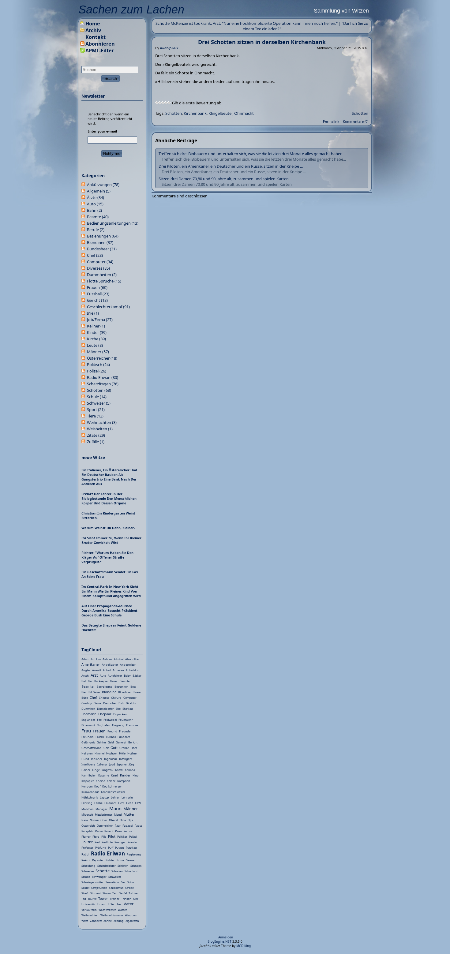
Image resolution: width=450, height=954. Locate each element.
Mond (118, 815)
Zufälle (95, 441)
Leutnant (110, 803)
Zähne (107, 921)
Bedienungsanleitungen (112, 223)
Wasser (122, 910)
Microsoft (87, 815)
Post (97, 842)
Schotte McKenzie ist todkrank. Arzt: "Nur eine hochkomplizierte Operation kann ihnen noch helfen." (247, 23)
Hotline (132, 753)
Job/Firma (100, 319)
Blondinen (100, 242)
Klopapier (87, 781)
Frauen (97, 287)
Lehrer (115, 797)
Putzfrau (131, 848)
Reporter (98, 860)
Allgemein (99, 191)
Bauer (114, 681)
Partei (99, 831)
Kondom (86, 786)
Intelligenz (88, 764)
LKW (138, 803)
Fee (99, 720)
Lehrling (86, 803)
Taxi (114, 893)
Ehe (118, 709)
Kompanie (123, 781)
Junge (96, 770)
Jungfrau (107, 770)
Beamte (98, 216)
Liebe (129, 803)
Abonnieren (100, 43)
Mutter (129, 814)
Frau (86, 731)
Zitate (96, 435)
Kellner (96, 326)
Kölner (111, 781)
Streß (84, 893)
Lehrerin (127, 797)
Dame (97, 703)
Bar (90, 681)
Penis (118, 831)
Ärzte (95, 197)
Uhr (135, 899)
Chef (95, 255)
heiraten (87, 753)
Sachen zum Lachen (131, 9)
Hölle (122, 753)
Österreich (88, 826)
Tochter (133, 893)
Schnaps (135, 866)
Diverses (98, 268)
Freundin (87, 737)
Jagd (112, 764)
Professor (87, 848)
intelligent (125, 759)
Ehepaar (104, 714)
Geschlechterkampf (108, 306)
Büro (84, 698)
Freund (112, 731)
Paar (118, 826)
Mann (115, 808)
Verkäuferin (89, 910)
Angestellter (128, 665)
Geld (111, 742)
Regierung (134, 854)
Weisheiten (100, 429)
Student (95, 893)
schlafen (123, 866)
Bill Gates (94, 692)
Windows (131, 915)
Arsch (85, 676)
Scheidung (88, 866)
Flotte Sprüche (104, 281)
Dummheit (88, 709)
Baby (127, 676)
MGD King (243, 946)
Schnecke (87, 871)
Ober (103, 820)
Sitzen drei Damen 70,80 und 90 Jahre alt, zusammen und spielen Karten (224, 178)
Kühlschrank (89, 797)
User (119, 904)
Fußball (111, 737)
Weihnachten (102, 422)
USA (111, 904)
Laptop (104, 797)
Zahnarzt (96, 921)
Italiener (102, 764)
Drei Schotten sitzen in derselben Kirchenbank (262, 42)
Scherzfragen (102, 384)
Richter (110, 860)
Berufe (95, 229)
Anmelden (225, 937)
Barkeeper (101, 681)
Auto (95, 204)
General (121, 742)
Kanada (130, 770)
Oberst (113, 820)
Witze (84, 921)
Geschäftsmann (91, 748)
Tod (83, 899)
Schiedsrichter (106, 866)
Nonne (94, 820)
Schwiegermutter (92, 882)
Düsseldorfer (105, 709)
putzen (119, 848)
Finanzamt (88, 725)
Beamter (88, 686)
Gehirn (101, 742)
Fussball (98, 294)
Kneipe (100, 781)
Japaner (122, 764)
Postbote (107, 842)
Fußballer (124, 737)
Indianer (96, 759)
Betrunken (121, 687)
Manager (101, 809)
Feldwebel (110, 720)
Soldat (85, 888)
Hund (85, 759)
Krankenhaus (90, 792)
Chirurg (116, 698)
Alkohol (118, 659)
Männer (98, 351)
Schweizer (99, 403)
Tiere (95, 416)
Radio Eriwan (102, 377)
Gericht (97, 300)
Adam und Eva (91, 659)
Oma (123, 820)
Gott (114, 747)
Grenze (124, 748)
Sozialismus (116, 888)
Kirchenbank (195, 113)
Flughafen (103, 725)
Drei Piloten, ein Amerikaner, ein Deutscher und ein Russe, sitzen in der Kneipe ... (231, 166)
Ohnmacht (244, 113)
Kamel (119, 770)
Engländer (88, 720)
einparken (120, 714)
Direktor (131, 703)
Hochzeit (111, 753)
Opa (130, 820)
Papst (138, 826)
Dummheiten (102, 274)
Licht (121, 803)
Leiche (98, 803)
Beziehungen (102, 236)
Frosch (100, 737)
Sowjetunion (99, 888)
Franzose (132, 725)
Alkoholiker (132, 659)
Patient (108, 831)
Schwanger (99, 877)
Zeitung (119, 921)
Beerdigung (105, 687)
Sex (123, 882)
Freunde (124, 731)
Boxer (137, 692)
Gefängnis (88, 742)
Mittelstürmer (103, 815)
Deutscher (110, 703)
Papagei (127, 826)
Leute (95, 345)
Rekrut (85, 860)
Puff (110, 848)
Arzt (94, 675)
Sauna (130, 860)
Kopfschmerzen (112, 786)
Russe (120, 860)
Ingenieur (110, 759)
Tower (103, 898)
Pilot (111, 836)
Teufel (123, 893)
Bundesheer (102, 249)
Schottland (131, 871)
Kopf (97, 786)
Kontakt (95, 37)
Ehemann (88, 714)
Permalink (331, 121)
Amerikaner (90, 664)
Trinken (126, 899)
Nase (84, 820)
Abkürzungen (103, 184)
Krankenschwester (113, 792)
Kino (135, 775)
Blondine (109, 692)
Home (92, 23)
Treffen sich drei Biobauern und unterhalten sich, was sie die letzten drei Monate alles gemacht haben (251, 153)
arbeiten (118, 670)
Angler (85, 670)
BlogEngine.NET (219, 941)
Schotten (173, 113)
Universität (88, 904)
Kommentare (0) (355, 121)
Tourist (92, 899)
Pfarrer (86, 837)
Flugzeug (118, 725)
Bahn (94, 210)
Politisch (98, 364)
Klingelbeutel (220, 113)
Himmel (99, 753)
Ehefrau (127, 709)
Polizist (87, 842)
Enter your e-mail (102, 131)
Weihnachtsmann (111, 915)
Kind (114, 775)
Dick (121, 703)
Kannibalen (88, 775)
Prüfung (100, 848)
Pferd (95, 837)
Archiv (93, 30)
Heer (134, 748)
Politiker (122, 837)
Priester (132, 842)
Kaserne (103, 775)
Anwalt (96, 670)
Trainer (114, 899)
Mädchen (87, 809)
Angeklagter (110, 665)
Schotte (103, 871)
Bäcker (137, 676)
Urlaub (102, 904)
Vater (128, 904)
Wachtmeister (107, 910)
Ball (83, 681)
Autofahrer (115, 676)
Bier (84, 692)
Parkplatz (87, 831)
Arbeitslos (132, 670)
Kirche (96, 339)
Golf (106, 748)
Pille (103, 837)
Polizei (96, 371)
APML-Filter (99, 50)
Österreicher (102, 358)
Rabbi (85, 854)
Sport (96, 409)
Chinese (104, 698)
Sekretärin (112, 882)
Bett (133, 687)
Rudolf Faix (169, 48)
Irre (93, 313)
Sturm (107, 893)
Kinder (97, 332)
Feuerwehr (125, 720)
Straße (129, 888)
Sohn (130, 882)
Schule (97, 396)
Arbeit (107, 670)
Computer (100, 261)
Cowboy (86, 703)
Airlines (107, 659)
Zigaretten (132, 921)
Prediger (120, 842)
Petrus (128, 831)
